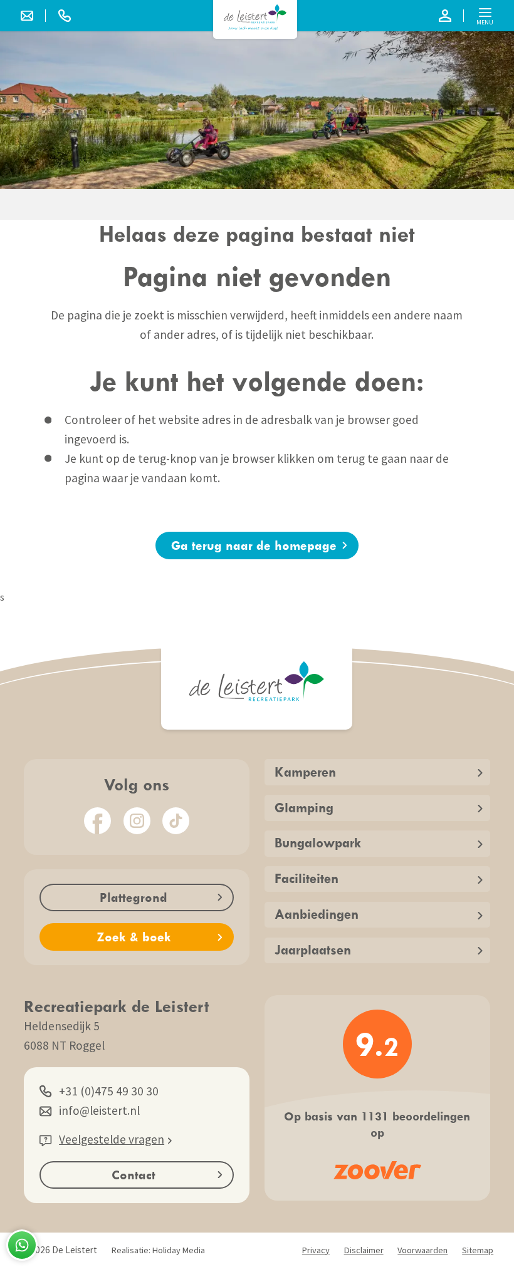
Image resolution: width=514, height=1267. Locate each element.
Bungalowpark (318, 842)
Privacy (316, 1250)
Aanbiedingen (317, 914)
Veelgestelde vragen (111, 1139)
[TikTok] (175, 820)
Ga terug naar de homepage (254, 545)
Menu (484, 22)
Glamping (304, 807)
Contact (133, 1174)
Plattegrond (133, 897)
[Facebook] (97, 820)
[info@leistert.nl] (33, 15)
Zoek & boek (134, 936)
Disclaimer (364, 1250)
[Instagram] (136, 820)
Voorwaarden (422, 1250)
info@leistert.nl (99, 1110)
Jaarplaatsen (313, 949)
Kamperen (305, 771)
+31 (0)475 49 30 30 (109, 1091)
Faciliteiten (306, 878)
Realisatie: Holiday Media (158, 1250)
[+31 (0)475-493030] (64, 15)
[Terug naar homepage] (255, 17)
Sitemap (477, 1250)
